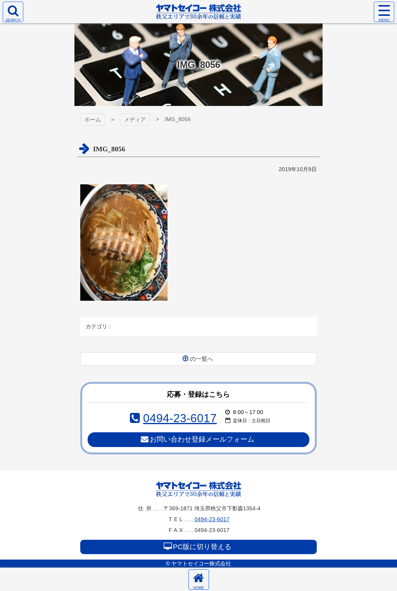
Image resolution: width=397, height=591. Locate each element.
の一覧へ (201, 358)
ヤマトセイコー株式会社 (198, 489)
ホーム (93, 119)
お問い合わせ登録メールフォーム (202, 439)
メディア (135, 119)
